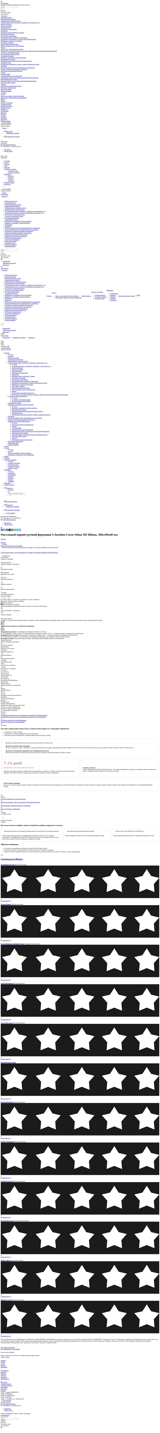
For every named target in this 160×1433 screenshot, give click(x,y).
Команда (11, 177)
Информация (5, 1379)
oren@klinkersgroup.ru (9, 145)
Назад (12, 354)
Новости (11, 176)
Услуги (10, 451)
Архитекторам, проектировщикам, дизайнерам (15, 805)
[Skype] (17, 530)
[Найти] (2, 9)
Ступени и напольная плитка (21, 399)
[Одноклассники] (4, 530)
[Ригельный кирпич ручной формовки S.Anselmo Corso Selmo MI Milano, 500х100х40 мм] (29, 552)
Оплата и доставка (14, 463)
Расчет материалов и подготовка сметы (13, 799)
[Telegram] (20, 530)
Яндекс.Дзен (8, 151)
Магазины (4, 1382)
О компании (5, 1370)
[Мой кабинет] (1, 326)
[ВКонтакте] (2, 530)
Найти (3, 1420)
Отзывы (10, 179)
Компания (11, 473)
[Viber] (12, 530)
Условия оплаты (13, 171)
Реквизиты (4, 1387)
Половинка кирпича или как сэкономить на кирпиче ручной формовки (23, 717)
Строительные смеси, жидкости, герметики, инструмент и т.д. (31, 366)
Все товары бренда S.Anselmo (10, 1349)
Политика (4, 1389)
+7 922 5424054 (6, 123)
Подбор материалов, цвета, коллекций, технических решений (20, 802)
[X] (10, 530)
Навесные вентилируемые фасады (23, 424)
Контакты (11, 181)
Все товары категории (8, 1347)
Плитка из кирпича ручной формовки (13, 722)
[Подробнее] (1, 718)
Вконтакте (7, 149)
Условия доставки (13, 172)
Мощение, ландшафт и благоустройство (24, 408)
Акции (3, 1362)
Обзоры (3, 1390)
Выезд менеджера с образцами (10, 809)
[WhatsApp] (15, 530)
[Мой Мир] (7, 530)
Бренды (3, 1365)
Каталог (10, 356)
